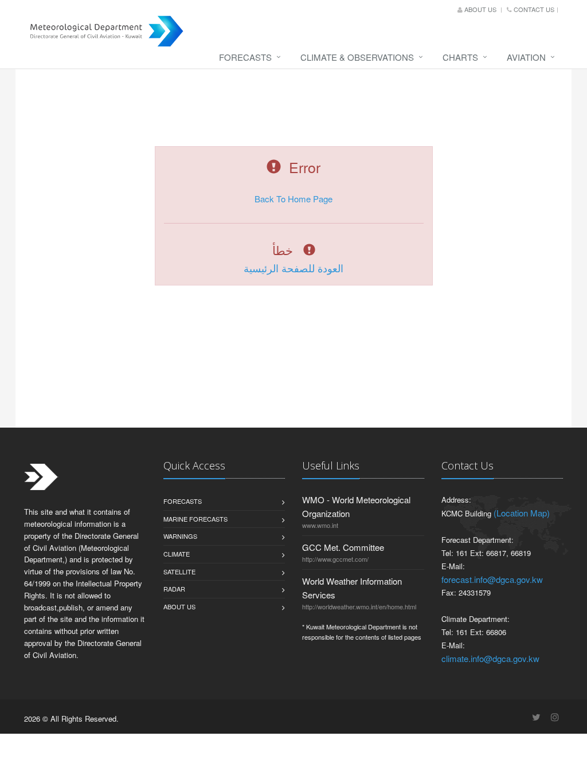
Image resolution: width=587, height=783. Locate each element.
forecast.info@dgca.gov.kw (492, 579)
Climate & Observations (357, 57)
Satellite (179, 571)
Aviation (526, 57)
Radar (174, 588)
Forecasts (245, 57)
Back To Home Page (293, 199)
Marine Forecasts (195, 518)
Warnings (180, 536)
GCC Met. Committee (343, 547)
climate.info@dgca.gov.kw (490, 658)
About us (480, 9)
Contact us (533, 9)
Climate (176, 553)
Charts (460, 57)
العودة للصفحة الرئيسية (293, 267)
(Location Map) (522, 513)
